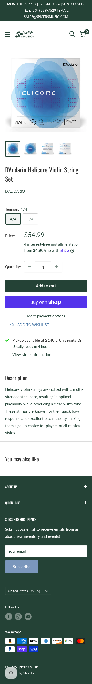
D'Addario (15, 191)
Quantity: (13, 266)
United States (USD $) (24, 591)
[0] (82, 34)
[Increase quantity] (56, 266)
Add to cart (46, 285)
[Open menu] (7, 34)
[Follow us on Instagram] (18, 616)
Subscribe (22, 566)
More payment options (46, 316)
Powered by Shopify (19, 673)
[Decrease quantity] (29, 266)
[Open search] (72, 34)
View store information (31, 354)
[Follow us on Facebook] (8, 616)
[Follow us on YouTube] (28, 616)
